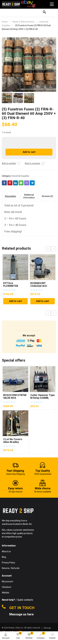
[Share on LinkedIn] (15, 182)
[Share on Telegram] (32, 182)
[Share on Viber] (26, 182)
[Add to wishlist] (18, 163)
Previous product (48, 313)
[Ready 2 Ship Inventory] (11, 4)
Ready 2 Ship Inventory (23, 21)
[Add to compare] (43, 163)
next (53, 248)
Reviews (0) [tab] (47, 196)
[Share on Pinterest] (9, 182)
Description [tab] (10, 196)
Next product (53, 313)
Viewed (52, 638)
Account (5, 638)
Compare (41, 635)
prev (47, 248)
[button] (51, 42)
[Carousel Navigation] (50, 248)
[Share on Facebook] (4, 182)
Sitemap (47, 628)
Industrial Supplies (20, 176)
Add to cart (29, 152)
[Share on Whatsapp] (21, 182)
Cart (18, 635)
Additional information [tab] (29, 196)
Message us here (21, 614)
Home (5, 21)
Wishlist (29, 635)
